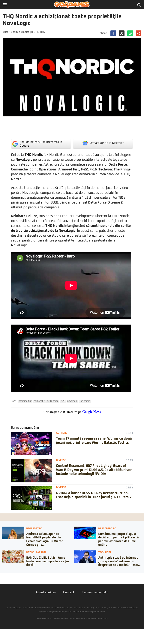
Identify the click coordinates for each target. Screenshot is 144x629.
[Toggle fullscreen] (7, 575)
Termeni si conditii (95, 592)
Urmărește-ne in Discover (107, 143)
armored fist (25, 401)
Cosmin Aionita (20, 32)
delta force (52, 401)
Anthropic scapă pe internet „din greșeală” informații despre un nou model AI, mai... (119, 561)
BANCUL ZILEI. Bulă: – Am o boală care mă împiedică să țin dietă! (47, 561)
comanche (39, 401)
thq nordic (85, 401)
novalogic (72, 401)
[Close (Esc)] (1, 575)
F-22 (63, 401)
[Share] (4, 575)
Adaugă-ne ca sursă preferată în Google (41, 144)
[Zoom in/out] (10, 575)
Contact (68, 592)
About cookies (46, 592)
